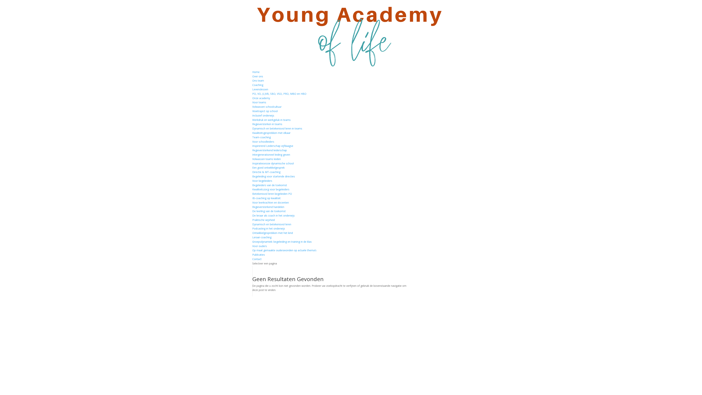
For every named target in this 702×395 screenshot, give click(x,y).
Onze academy (261, 98)
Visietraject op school (265, 111)
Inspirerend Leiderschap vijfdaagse (272, 146)
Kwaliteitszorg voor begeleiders (270, 189)
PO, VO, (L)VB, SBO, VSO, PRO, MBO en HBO (279, 93)
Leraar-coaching (261, 237)
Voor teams (259, 102)
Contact (257, 259)
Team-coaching (261, 137)
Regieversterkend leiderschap (269, 150)
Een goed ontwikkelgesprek (268, 167)
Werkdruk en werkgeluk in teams (271, 120)
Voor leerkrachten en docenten (270, 202)
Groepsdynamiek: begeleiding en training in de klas (282, 241)
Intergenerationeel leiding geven (271, 154)
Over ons (257, 76)
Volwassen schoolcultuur (267, 106)
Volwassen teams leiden (266, 159)
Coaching (257, 85)
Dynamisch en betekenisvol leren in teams (277, 128)
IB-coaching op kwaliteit (266, 198)
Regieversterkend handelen (268, 207)
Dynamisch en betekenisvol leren (271, 224)
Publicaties (258, 254)
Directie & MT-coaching (266, 172)
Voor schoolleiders (263, 141)
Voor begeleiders (262, 181)
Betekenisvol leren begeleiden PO (272, 193)
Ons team (258, 80)
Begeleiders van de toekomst (269, 185)
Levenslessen (260, 89)
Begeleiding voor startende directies (273, 176)
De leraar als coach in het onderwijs (273, 215)
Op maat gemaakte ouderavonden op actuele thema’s (284, 250)
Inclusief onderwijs (263, 115)
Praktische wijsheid (263, 220)
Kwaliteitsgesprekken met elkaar (271, 133)
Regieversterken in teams (267, 124)
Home (256, 72)
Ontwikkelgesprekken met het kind (272, 233)
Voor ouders (259, 246)
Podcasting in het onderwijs (268, 228)
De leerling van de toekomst (269, 211)
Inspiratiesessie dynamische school (273, 163)
